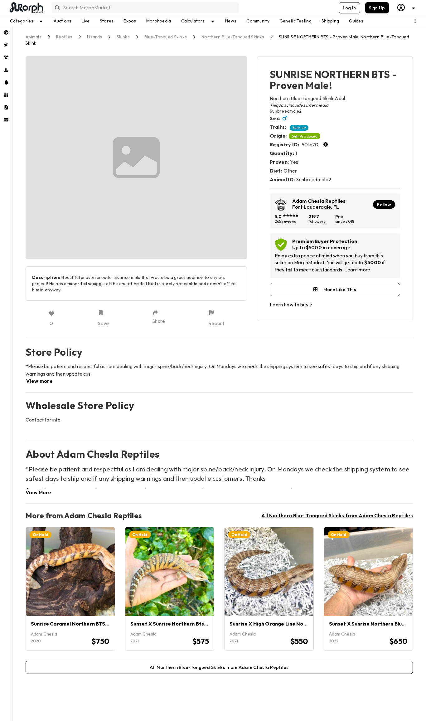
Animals (33, 37)
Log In (349, 8)
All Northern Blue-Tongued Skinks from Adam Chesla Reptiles (337, 515)
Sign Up (377, 8)
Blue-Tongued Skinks (165, 37)
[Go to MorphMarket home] (26, 7)
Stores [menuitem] (107, 20)
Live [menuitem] (86, 20)
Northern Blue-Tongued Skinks (232, 37)
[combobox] (145, 7)
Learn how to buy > (291, 304)
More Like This (339, 289)
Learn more (357, 269)
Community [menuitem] (257, 20)
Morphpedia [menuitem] (158, 20)
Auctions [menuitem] (62, 20)
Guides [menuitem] (356, 20)
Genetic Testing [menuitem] (295, 20)
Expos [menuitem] (129, 20)
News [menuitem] (230, 20)
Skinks (123, 37)
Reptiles (64, 37)
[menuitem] (6, 32)
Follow (384, 204)
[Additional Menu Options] (415, 21)
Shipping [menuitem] (330, 20)
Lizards (94, 37)
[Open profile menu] (406, 7)
